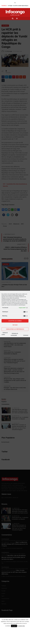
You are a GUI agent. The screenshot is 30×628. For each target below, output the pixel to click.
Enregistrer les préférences (15, 329)
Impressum (25, 335)
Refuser (15, 325)
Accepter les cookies (15, 321)
